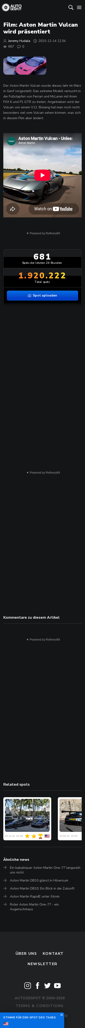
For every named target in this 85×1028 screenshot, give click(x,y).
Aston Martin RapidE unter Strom (35, 896)
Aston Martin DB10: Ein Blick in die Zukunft (42, 888)
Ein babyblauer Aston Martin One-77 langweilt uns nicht (45, 870)
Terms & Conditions (40, 1005)
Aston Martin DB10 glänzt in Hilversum (39, 880)
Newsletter (42, 964)
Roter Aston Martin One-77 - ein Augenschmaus (34, 906)
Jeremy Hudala (19, 41)
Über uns (26, 953)
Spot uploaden (45, 295)
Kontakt (53, 953)
